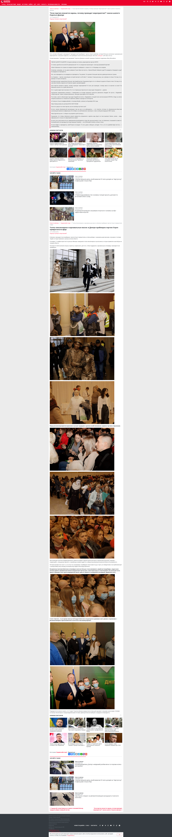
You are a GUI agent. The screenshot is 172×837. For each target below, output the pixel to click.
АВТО (38, 4)
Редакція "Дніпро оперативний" (58, 19)
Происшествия (11, 4)
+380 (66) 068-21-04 (54, 830)
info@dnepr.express (55, 832)
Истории (25, 4)
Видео (19, 4)
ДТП (35, 4)
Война (31, 4)
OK (119, 834)
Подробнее (70, 835)
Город (4, 4)
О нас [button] (87, 825)
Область (44, 4)
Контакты (94, 825)
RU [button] (144, 1)
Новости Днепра (54, 8)
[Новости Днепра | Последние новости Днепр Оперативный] (5, 1)
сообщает (100, 55)
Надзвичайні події (65, 8)
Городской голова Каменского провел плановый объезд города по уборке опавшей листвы (66, 809)
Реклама (64, 4)
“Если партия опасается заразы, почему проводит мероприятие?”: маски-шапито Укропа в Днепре (107, 809)
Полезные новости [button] (54, 4)
